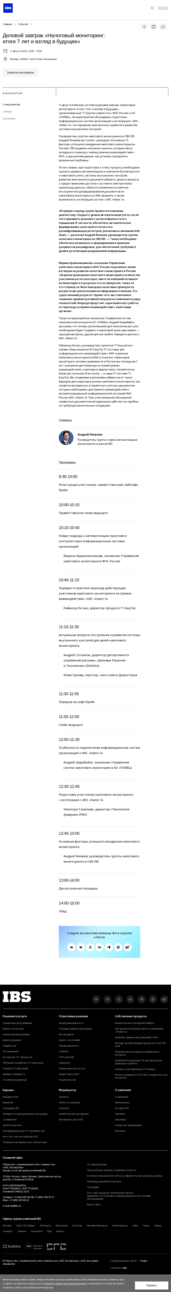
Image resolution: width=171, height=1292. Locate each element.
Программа (9, 118)
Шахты (60, 1231)
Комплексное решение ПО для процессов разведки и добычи (138, 1062)
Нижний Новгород (97, 1225)
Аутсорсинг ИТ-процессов (17, 1057)
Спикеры (7, 111)
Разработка (9, 1045)
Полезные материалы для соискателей (25, 1142)
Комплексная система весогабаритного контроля (137, 1053)
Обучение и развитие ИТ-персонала (23, 1062)
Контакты (120, 1130)
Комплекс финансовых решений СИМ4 (136, 1037)
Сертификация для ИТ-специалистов (24, 1130)
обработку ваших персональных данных (65, 1283)
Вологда (77, 1225)
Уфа (49, 1231)
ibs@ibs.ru (15, 1205)
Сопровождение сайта (123, 1260)
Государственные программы (75, 1028)
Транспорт (65, 1062)
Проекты (64, 1096)
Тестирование (10, 1051)
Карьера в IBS (10, 1096)
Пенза (146, 1225)
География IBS (11, 1108)
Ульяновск (37, 1231)
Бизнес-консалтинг (13, 1028)
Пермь (157, 1225)
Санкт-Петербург (25, 1225)
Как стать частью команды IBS (20, 1136)
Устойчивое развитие (15, 1079)
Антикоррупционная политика (104, 1181)
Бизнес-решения (12, 1040)
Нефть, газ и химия (69, 1040)
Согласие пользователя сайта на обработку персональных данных (125, 1175)
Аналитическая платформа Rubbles (134, 1023)
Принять (151, 1285)
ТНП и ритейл (66, 1057)
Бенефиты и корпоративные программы (25, 1113)
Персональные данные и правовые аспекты (111, 1170)
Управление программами (17, 1023)
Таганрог (8, 1231)
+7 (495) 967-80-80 (144, 8)
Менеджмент (122, 1102)
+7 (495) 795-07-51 (44, 1197)
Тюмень (21, 1231)
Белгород (45, 1225)
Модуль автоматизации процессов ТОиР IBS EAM (140, 1045)
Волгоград (62, 1225)
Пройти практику (12, 1125)
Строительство (67, 1079)
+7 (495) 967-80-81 (19, 1200)
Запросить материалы (20, 72)
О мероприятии (11, 104)
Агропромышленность (71, 1023)
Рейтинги (120, 1113)
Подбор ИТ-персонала (15, 1068)
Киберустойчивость (14, 1074)
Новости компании (69, 1102)
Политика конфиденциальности (121, 1195)
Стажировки (10, 1119)
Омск (135, 1225)
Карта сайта (94, 1204)
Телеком (63, 1051)
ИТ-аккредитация (97, 1164)
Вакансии (8, 1102)
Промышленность (69, 1045)
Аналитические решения (16, 1034)
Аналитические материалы (74, 1113)
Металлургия (66, 1034)
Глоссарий (93, 1187)
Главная (7, 24)
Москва (7, 1225)
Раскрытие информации (128, 1125)
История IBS (122, 1108)
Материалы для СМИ (71, 1119)
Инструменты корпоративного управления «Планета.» (139, 1030)
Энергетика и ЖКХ (69, 1074)
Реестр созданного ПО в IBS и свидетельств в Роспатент (141, 1076)
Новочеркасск (120, 1225)
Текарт (144, 1260)
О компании (121, 1096)
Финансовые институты (72, 1068)
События (23, 24)
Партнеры (120, 1119)
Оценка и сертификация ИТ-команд (135, 1069)
